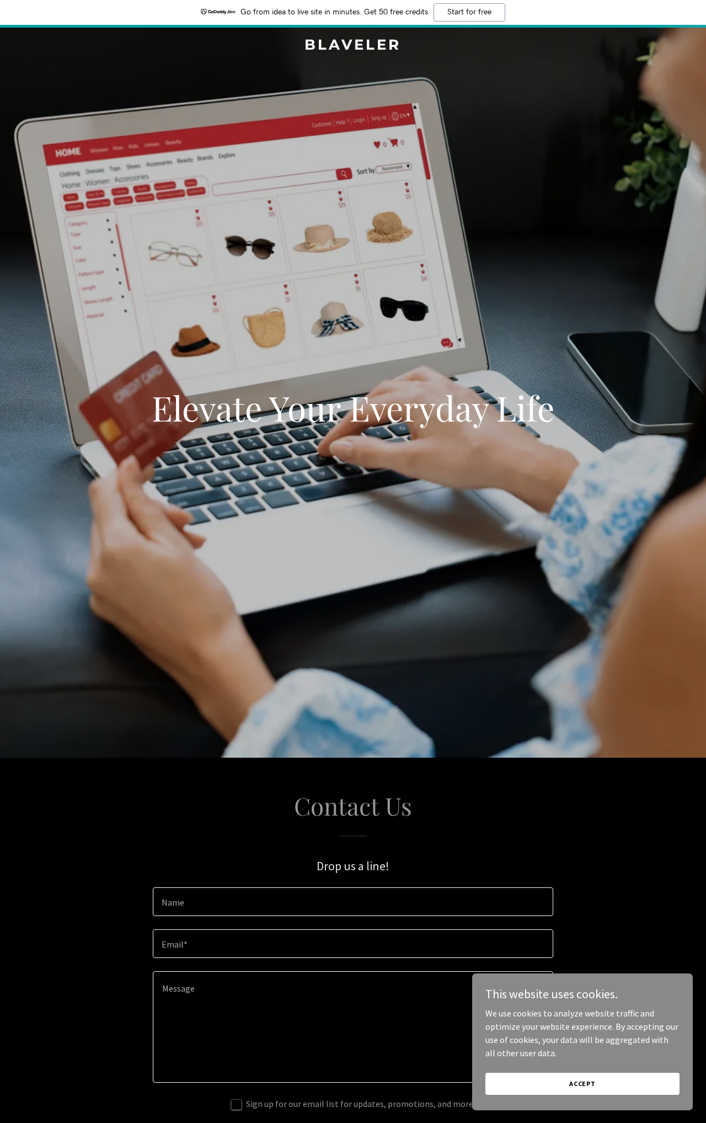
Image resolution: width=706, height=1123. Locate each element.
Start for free (469, 12)
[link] (353, 46)
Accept (582, 1083)
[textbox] (353, 901)
